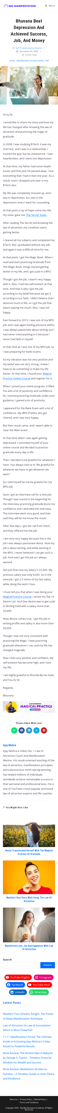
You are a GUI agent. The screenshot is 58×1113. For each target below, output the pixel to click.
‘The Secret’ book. (36, 215)
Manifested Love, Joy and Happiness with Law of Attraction (29, 947)
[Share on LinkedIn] (29, 730)
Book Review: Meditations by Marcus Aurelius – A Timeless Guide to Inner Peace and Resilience (28, 1073)
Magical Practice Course (17, 596)
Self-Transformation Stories (29, 48)
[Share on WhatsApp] (14, 730)
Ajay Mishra (9, 745)
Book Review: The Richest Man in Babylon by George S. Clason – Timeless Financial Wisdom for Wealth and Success (28, 1057)
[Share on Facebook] (22, 730)
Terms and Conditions (29, 1102)
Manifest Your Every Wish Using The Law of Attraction (29, 899)
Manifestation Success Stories (30, 60)
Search (7, 959)
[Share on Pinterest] (44, 730)
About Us (13, 1099)
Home (12, 60)
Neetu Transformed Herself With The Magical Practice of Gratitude (29, 852)
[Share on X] (36, 730)
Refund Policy (40, 1099)
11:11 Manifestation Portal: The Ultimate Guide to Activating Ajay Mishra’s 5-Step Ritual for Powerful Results (27, 1041)
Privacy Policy (26, 1099)
